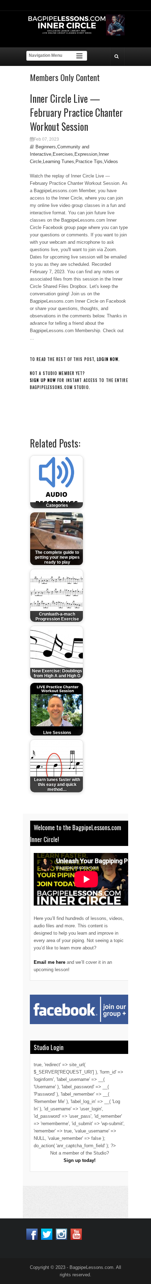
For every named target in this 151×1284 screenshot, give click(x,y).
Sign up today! (80, 1160)
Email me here (49, 962)
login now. (108, 359)
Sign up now (43, 380)
